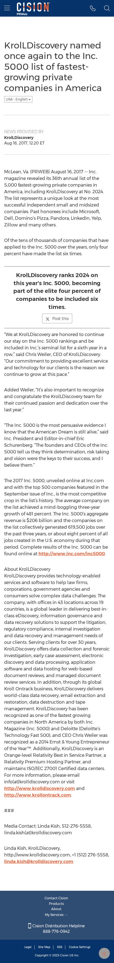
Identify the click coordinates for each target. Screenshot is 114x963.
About (56, 909)
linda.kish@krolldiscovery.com (38, 861)
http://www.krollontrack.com (37, 795)
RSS (59, 947)
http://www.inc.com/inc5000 (71, 553)
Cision (64, 955)
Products (56, 904)
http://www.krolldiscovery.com (39, 788)
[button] (93, 8)
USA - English (17, 99)
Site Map (44, 947)
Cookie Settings (79, 947)
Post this (60, 318)
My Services (54, 915)
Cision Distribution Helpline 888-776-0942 (58, 928)
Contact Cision (56, 898)
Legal (28, 947)
